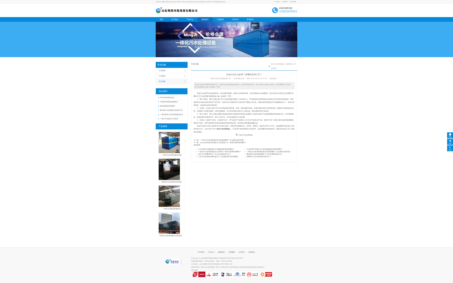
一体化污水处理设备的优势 (172, 155)
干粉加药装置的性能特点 (169, 102)
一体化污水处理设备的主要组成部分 (172, 236)
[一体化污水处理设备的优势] (172, 142)
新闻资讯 (205, 19)
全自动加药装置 (244, 267)
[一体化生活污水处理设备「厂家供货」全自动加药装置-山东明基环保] (177, 10)
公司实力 (235, 19)
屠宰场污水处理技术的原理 (172, 182)
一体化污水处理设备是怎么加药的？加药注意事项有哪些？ (219, 152)
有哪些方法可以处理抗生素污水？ (259, 156)
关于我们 (277, 1)
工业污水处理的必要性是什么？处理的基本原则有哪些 (218, 156)
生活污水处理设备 (277, 64)
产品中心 (189, 19)
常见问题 (161, 65)
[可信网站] (266, 274)
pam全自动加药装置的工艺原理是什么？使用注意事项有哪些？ (223, 142)
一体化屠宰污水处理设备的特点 (171, 114)
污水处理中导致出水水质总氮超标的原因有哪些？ (265, 149)
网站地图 (293, 1)
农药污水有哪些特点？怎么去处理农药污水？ (214, 154)
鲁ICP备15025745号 (235, 258)
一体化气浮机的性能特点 (172, 209)
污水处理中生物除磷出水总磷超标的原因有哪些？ (216, 149)
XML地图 (194, 270)
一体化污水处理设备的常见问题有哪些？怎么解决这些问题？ (222, 140)
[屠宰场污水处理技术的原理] (172, 169)
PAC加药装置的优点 (167, 97)
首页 (161, 19)
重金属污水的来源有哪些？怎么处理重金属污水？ (265, 154)
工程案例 (220, 19)
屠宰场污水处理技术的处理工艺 (171, 110)
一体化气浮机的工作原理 (169, 119)
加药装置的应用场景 (167, 106)
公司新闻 (162, 70)
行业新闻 (162, 76)
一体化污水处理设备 (222, 129)
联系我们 (285, 1)
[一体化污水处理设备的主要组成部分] (172, 223)
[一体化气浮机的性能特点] (172, 196)
